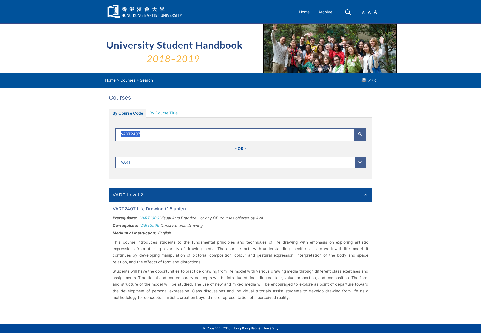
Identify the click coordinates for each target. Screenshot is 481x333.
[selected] (145, 11)
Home (304, 12)
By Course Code (128, 113)
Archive (325, 12)
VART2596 (149, 225)
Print (372, 80)
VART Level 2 (128, 194)
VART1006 (149, 218)
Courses (127, 80)
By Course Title (164, 113)
